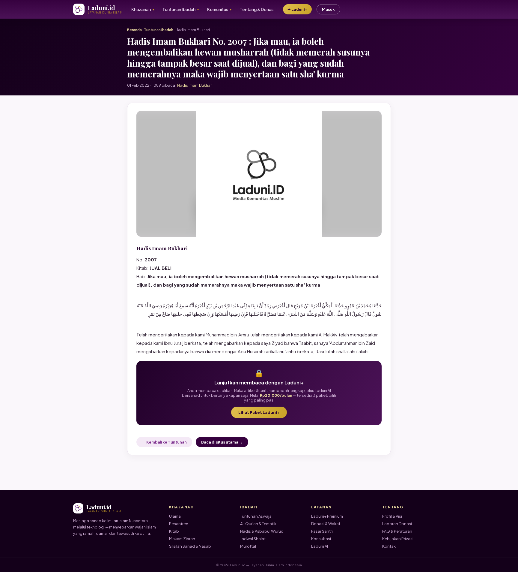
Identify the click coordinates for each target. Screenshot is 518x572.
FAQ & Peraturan (397, 531)
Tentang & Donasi (257, 9)
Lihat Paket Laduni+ (259, 412)
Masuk (328, 9)
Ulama (175, 516)
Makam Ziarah (182, 538)
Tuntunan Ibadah (158, 30)
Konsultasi (321, 538)
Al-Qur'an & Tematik (258, 523)
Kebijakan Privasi (397, 538)
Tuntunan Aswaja (256, 516)
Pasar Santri (322, 531)
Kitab (174, 531)
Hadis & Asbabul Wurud (262, 531)
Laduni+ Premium (327, 516)
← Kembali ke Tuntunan (164, 442)
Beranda (134, 30)
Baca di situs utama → (222, 442)
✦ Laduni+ (297, 9)
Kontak (389, 546)
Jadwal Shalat (253, 538)
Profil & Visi (392, 516)
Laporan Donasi (397, 523)
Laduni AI (319, 546)
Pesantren (178, 523)
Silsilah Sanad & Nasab (190, 546)
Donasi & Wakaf (325, 523)
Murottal (248, 546)
